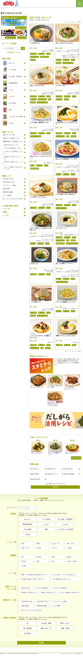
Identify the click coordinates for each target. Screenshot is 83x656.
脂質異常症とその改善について (13, 141)
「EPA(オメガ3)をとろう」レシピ (13, 162)
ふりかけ (12, 96)
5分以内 (66, 99)
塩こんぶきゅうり (37, 453)
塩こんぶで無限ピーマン (54, 453)
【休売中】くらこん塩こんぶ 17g (70, 55)
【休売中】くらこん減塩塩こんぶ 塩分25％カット (67, 52)
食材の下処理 (34, 474)
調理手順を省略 (34, 168)
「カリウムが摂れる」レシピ (12, 148)
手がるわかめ (75, 130)
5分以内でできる (8, 179)
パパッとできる (34, 56)
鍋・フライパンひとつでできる (13, 199)
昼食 (50, 99)
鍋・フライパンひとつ (71, 243)
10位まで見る (76, 458)
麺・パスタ (41, 53)
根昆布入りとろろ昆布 (47, 51)
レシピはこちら (22, 37)
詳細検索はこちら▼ (14, 52)
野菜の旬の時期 (69, 474)
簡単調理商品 (13, 83)
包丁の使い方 (34, 469)
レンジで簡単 (7, 195)
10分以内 (33, 59)
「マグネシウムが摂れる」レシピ (13, 152)
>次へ (79, 22)
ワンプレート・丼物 (68, 62)
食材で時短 (6, 189)
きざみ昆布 (12, 103)
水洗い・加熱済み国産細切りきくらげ (69, 234)
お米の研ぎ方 (68, 469)
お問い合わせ (78, 653)
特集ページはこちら (21, 27)
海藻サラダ (50, 342)
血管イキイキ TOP (9, 135)
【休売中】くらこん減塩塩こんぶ (70, 57)
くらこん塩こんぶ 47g (73, 54)
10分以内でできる (8, 182)
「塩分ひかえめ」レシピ (10, 145)
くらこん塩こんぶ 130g (73, 49)
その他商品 (59, 133)
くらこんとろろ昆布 (48, 49)
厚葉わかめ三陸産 (74, 129)
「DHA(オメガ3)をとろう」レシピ (12, 157)
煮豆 (10, 110)
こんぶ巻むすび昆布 (16, 116)
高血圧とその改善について (11, 138)
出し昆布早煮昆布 (15, 76)
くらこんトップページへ (68, 653)
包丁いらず (33, 99)
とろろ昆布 (33, 53)
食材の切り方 (51, 469)
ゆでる (48, 53)
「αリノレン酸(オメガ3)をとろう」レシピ (12, 168)
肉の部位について (53, 474)
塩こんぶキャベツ (71, 453)
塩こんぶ (58, 59)
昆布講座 (55, 487)
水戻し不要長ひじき (48, 163)
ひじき (32, 165)
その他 (11, 123)
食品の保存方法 (35, 479)
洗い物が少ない (44, 56)
